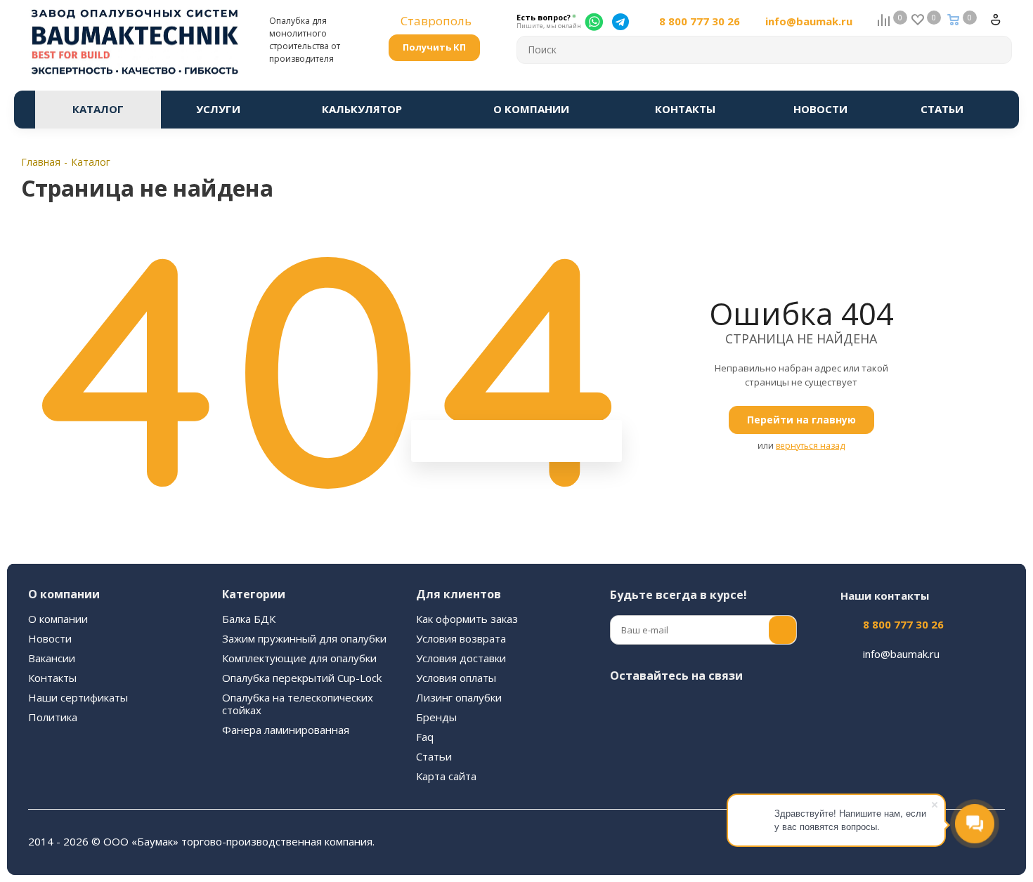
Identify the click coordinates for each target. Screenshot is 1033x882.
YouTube (729, 709)
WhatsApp (624, 744)
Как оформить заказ (467, 619)
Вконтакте (624, 709)
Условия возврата (461, 638)
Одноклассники (765, 709)
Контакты (52, 678)
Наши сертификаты (78, 697)
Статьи (434, 756)
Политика (52, 717)
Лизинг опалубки (459, 697)
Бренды (436, 717)
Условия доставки (461, 658)
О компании (58, 619)
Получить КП (434, 47)
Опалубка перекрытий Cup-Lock (302, 678)
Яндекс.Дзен (659, 744)
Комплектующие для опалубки (299, 658)
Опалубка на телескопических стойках (297, 703)
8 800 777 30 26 (699, 21)
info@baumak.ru (808, 21)
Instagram (659, 709)
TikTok (694, 744)
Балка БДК (248, 619)
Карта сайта (446, 776)
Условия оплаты (456, 678)
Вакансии (51, 658)
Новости (50, 638)
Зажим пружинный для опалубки (304, 638)
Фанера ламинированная (285, 730)
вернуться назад (810, 446)
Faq (425, 737)
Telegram (694, 709)
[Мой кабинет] (1001, 25)
